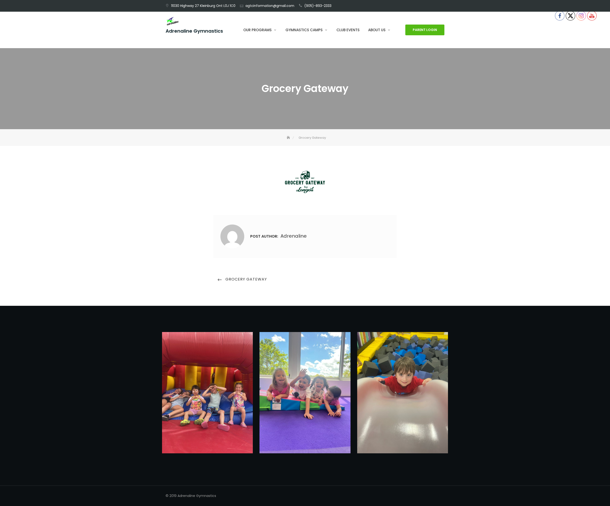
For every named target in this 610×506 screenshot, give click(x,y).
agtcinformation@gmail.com (269, 5)
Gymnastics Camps (304, 29)
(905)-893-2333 (317, 5)
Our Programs (257, 29)
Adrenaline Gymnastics (194, 31)
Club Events (348, 29)
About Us (377, 29)
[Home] (288, 137)
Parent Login (425, 30)
